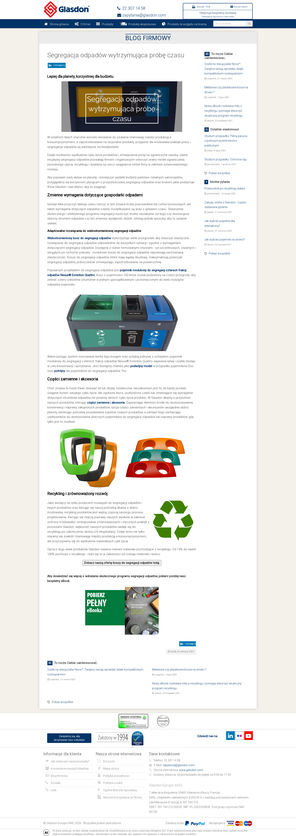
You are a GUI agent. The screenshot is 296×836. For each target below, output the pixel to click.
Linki (53, 790)
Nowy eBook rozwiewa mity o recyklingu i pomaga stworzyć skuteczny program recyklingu (223, 110)
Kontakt (56, 783)
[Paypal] (195, 823)
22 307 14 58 (132, 8)
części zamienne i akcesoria (106, 402)
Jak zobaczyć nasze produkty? (70, 761)
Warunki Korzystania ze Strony (122, 797)
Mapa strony (111, 768)
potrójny (59, 371)
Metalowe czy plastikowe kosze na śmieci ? (179, 669)
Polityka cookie (112, 783)
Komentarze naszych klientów (70, 768)
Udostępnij (58, 65)
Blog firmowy (59, 775)
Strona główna (59, 24)
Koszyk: (203, 6)
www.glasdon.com (191, 770)
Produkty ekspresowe (141, 24)
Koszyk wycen (240, 6)
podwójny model (141, 366)
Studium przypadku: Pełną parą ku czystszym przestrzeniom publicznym (225, 140)
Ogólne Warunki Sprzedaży (120, 790)
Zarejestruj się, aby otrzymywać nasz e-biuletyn (69, 738)
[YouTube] (248, 735)
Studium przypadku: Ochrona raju (225, 159)
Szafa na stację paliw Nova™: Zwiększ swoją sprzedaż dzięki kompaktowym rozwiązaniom (223, 68)
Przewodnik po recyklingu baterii (224, 188)
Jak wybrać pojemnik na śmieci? (224, 239)
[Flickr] (239, 735)
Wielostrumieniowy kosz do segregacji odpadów (79, 238)
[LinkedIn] (230, 735)
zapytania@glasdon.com (143, 15)
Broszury (109, 761)
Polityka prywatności (116, 775)
